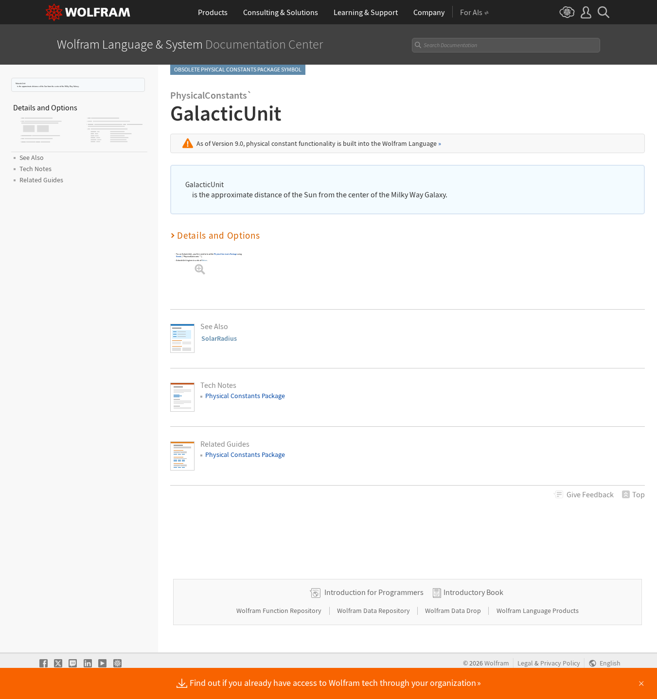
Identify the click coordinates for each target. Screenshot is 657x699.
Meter (204, 260)
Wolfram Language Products (538, 610)
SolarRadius (219, 338)
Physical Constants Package (225, 254)
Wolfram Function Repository (279, 610)
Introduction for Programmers (374, 592)
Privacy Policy (560, 663)
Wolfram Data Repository (374, 610)
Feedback (590, 494)
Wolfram (496, 663)
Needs (178, 256)
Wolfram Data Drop (453, 610)
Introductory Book (473, 592)
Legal (525, 663)
